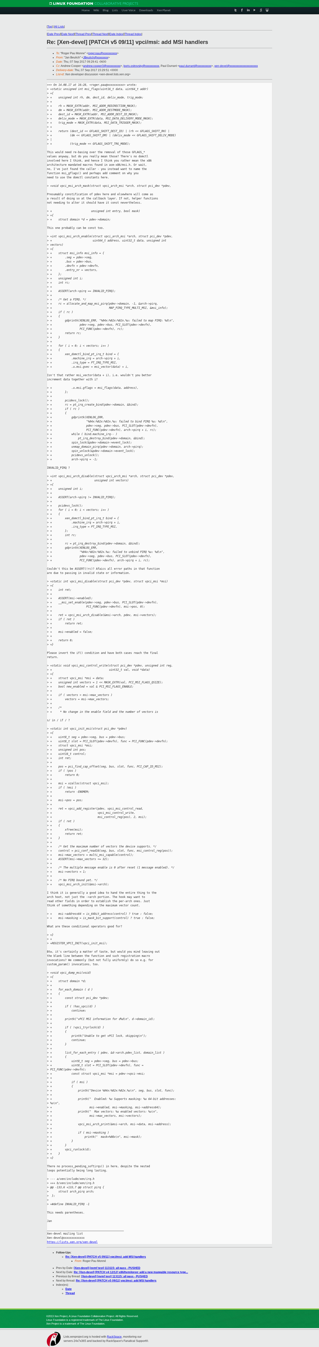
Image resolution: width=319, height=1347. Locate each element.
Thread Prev (83, 34)
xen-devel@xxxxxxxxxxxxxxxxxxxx (236, 66)
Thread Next (100, 34)
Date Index (116, 34)
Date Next (67, 34)
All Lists (59, 26)
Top (49, 26)
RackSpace (114, 1336)
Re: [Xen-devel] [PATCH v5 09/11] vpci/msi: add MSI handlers (105, 1256)
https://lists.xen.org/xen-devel (72, 1242)
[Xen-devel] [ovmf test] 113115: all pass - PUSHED (107, 1268)
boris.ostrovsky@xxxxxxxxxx (141, 66)
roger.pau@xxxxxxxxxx (102, 53)
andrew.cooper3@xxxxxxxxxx (102, 66)
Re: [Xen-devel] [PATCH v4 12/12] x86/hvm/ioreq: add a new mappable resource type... (131, 1272)
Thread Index (133, 34)
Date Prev (53, 34)
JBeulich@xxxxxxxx (95, 57)
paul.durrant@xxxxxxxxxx (195, 66)
